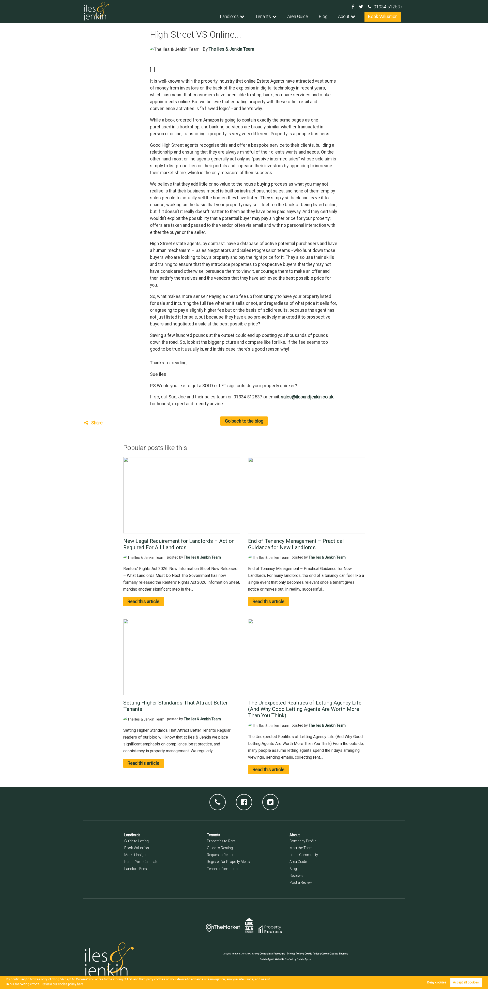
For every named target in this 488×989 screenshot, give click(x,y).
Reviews (296, 876)
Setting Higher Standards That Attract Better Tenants (175, 705)
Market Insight (135, 855)
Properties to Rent (221, 841)
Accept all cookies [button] (466, 982)
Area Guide (297, 16)
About (343, 16)
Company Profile (302, 841)
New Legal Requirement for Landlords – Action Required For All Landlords (179, 544)
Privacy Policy (295, 953)
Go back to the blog (244, 421)
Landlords (229, 16)
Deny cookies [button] (436, 982)
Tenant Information (222, 869)
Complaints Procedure (272, 953)
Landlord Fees (135, 869)
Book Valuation (383, 16)
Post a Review (300, 882)
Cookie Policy (311, 953)
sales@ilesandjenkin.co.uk (307, 396)
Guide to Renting (220, 848)
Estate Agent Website (272, 959)
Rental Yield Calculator (142, 862)
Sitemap (343, 953)
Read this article (143, 601)
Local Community (303, 855)
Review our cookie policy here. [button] (63, 984)
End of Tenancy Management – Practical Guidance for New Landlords (296, 544)
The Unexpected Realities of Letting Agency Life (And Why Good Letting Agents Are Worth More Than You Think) (304, 708)
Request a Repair (220, 855)
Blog (323, 16)
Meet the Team (301, 848)
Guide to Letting (136, 841)
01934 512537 (388, 6)
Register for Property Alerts (228, 862)
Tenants (263, 16)
